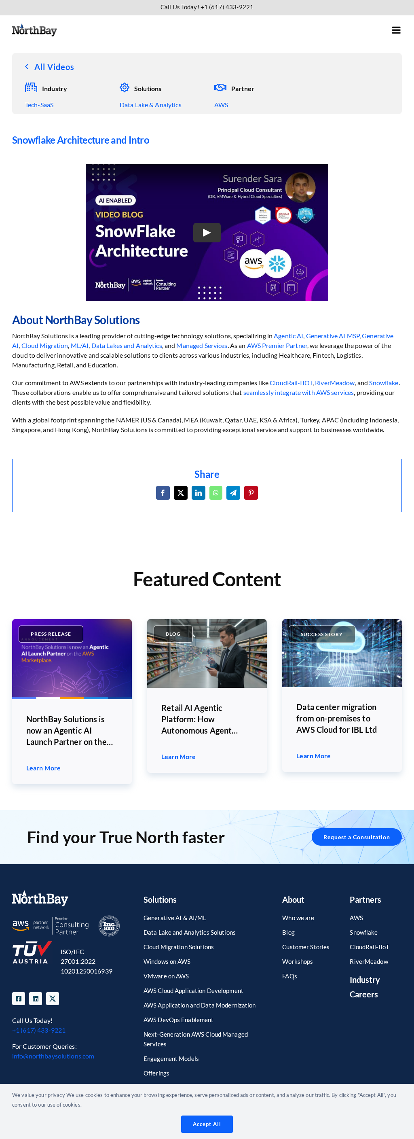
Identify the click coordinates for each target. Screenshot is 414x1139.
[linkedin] (35, 998)
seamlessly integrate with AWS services (298, 392)
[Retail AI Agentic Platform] (207, 622)
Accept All (207, 1124)
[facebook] (18, 998)
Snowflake (383, 382)
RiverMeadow (335, 382)
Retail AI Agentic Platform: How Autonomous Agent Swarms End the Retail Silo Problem (202, 719)
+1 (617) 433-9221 (38, 1030)
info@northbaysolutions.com (53, 1056)
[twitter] (52, 998)
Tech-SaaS (39, 104)
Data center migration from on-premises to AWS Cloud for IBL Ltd (336, 718)
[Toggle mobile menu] (397, 30)
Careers (364, 994)
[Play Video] (207, 232)
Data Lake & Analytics (151, 104)
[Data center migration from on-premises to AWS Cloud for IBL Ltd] (342, 622)
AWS (221, 104)
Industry (365, 979)
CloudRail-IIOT (291, 382)
